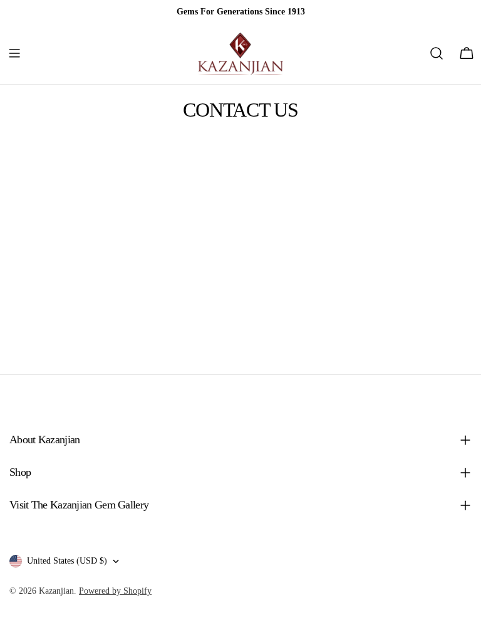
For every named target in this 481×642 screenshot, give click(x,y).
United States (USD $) (67, 561)
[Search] (436, 53)
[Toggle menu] (14, 53)
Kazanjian (56, 591)
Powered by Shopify (115, 591)
